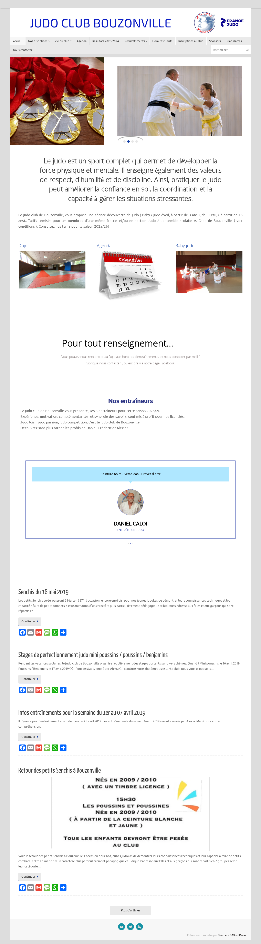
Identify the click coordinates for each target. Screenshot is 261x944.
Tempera (223, 935)
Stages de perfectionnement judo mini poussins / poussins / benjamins (93, 655)
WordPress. (239, 935)
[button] (128, 543)
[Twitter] (130, 926)
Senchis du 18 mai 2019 (43, 592)
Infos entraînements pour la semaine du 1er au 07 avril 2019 (81, 712)
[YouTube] (121, 926)
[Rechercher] (247, 49)
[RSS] (139, 926)
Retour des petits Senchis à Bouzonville (59, 770)
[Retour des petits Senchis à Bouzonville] (130, 814)
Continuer (28, 621)
